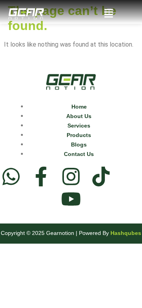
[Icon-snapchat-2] (131, 176)
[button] (108, 14)
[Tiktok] (101, 176)
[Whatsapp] (11, 176)
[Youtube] (71, 199)
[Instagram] (71, 176)
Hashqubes (125, 233)
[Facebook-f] (41, 176)
